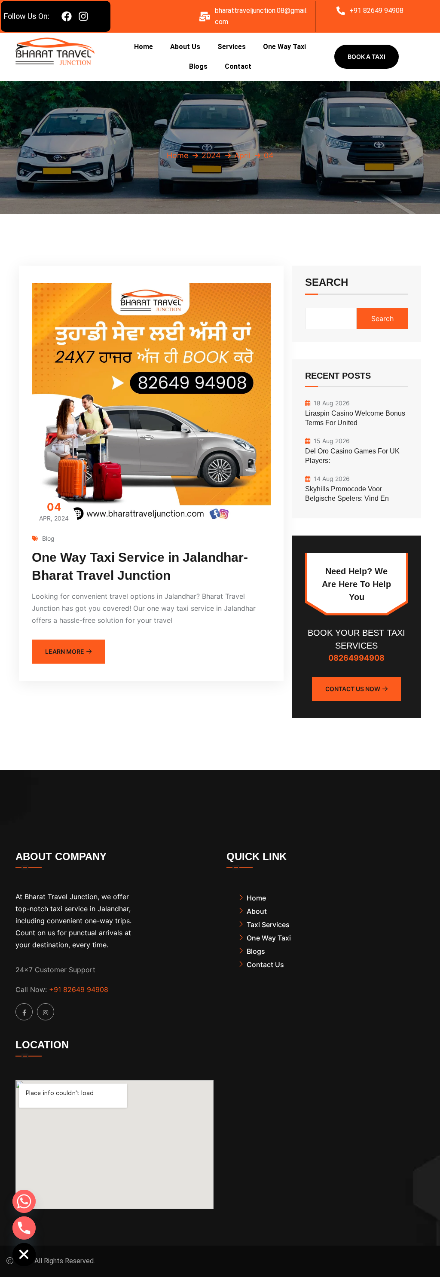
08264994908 (356, 657)
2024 (211, 155)
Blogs (198, 66)
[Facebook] (66, 16)
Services (231, 47)
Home (143, 47)
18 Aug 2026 (332, 403)
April (242, 155)
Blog (48, 538)
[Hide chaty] (24, 1254)
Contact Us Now (352, 688)
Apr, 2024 (54, 511)
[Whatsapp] (24, 1201)
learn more (64, 651)
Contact (238, 66)
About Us (185, 47)
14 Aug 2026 (332, 478)
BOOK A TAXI (366, 56)
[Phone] (24, 1228)
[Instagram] (83, 16)
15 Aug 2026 (332, 440)
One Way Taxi (284, 47)
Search (326, 282)
